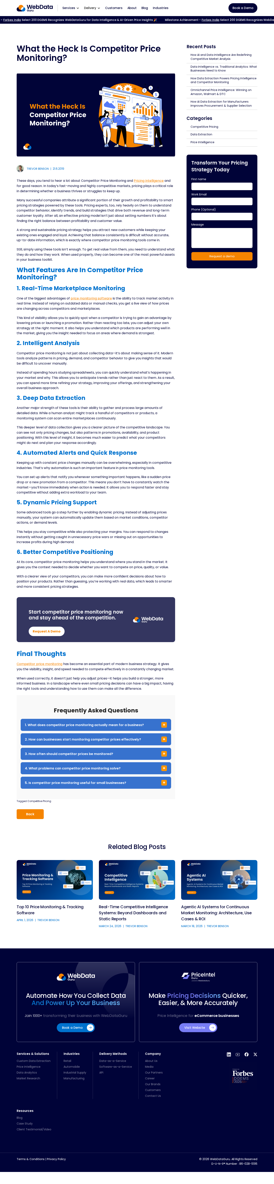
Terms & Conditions (31, 1159)
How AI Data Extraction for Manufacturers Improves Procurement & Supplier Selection (221, 104)
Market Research (28, 1078)
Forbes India (201, 20)
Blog (144, 8)
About (132, 8)
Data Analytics (27, 1073)
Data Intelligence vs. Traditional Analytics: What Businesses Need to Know (224, 69)
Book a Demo (242, 8)
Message (198, 225)
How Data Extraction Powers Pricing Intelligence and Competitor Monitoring (224, 80)
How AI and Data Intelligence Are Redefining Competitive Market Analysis (221, 57)
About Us (151, 1061)
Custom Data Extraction (34, 1061)
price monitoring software (91, 298)
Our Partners (154, 1073)
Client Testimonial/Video (34, 1129)
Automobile (72, 1067)
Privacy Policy (56, 1159)
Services (68, 8)
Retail (67, 1061)
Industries (160, 8)
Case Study (25, 1124)
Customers (114, 8)
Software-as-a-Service (115, 1067)
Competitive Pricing (39, 801)
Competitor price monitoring (39, 664)
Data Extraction (201, 134)
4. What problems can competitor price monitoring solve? (73, 768)
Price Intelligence (202, 142)
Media (149, 1067)
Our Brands (152, 1084)
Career (150, 1078)
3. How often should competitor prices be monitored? (69, 754)
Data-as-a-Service (112, 1061)
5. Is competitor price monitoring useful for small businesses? (75, 782)
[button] (70, 8)
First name (198, 179)
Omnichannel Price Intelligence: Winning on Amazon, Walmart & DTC (221, 92)
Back (30, 814)
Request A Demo (47, 631)
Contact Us (153, 1096)
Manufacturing (74, 1078)
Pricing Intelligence (149, 180)
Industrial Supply (75, 1073)
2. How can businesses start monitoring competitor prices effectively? (83, 739)
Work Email (199, 194)
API (101, 1073)
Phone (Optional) (203, 209)
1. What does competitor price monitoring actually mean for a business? (84, 725)
